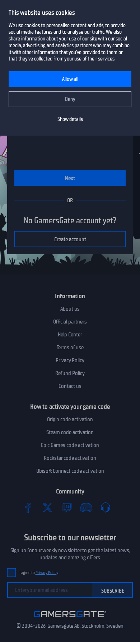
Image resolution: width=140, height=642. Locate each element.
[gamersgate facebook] (28, 507)
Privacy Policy (70, 360)
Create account (70, 239)
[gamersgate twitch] (66, 507)
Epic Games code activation (70, 445)
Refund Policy (70, 373)
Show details (70, 119)
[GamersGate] (70, 618)
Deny (70, 99)
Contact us (70, 386)
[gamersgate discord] (86, 507)
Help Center (70, 334)
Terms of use (70, 347)
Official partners (70, 321)
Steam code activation (70, 432)
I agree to (38, 572)
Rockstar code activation (70, 458)
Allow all (70, 79)
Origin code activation (70, 419)
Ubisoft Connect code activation (70, 471)
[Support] (105, 507)
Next (70, 178)
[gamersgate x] (47, 507)
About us (70, 308)
